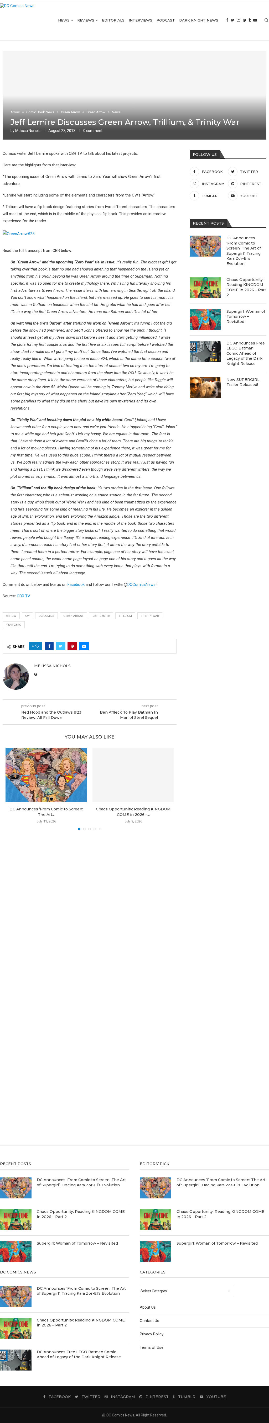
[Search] (266, 20)
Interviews (140, 20)
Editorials (113, 20)
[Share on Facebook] (49, 646)
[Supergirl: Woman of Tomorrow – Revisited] (205, 319)
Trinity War (150, 616)
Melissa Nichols (27, 131)
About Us (148, 1307)
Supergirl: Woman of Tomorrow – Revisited (245, 316)
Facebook (76, 584)
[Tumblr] (250, 20)
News (64, 20)
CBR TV (23, 596)
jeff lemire (101, 616)
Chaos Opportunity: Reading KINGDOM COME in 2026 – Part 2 (246, 287)
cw (27, 616)
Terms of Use (151, 1347)
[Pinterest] (244, 20)
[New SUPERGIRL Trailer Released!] (205, 387)
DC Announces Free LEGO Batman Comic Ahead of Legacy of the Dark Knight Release (245, 353)
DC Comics (46, 616)
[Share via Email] (84, 646)
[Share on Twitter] (60, 646)
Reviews (85, 20)
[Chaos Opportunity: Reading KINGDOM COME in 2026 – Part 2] (133, 775)
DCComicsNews (141, 584)
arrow (11, 616)
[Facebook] (227, 20)
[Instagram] (238, 20)
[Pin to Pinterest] (72, 646)
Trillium (125, 616)
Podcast (166, 20)
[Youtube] (255, 20)
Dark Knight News (198, 20)
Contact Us (149, 1320)
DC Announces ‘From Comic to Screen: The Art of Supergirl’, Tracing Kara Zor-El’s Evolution (243, 251)
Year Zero (13, 624)
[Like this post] (37, 646)
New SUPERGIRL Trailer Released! (243, 382)
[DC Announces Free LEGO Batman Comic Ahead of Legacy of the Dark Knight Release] (205, 351)
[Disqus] (90, 910)
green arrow (73, 616)
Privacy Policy (151, 1334)
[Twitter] (232, 20)
